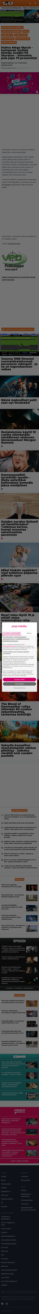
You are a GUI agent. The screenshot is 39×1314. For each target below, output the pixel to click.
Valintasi (29, 633)
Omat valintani (19, 684)
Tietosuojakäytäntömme (19, 688)
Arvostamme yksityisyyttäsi (11, 633)
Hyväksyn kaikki (19, 679)
